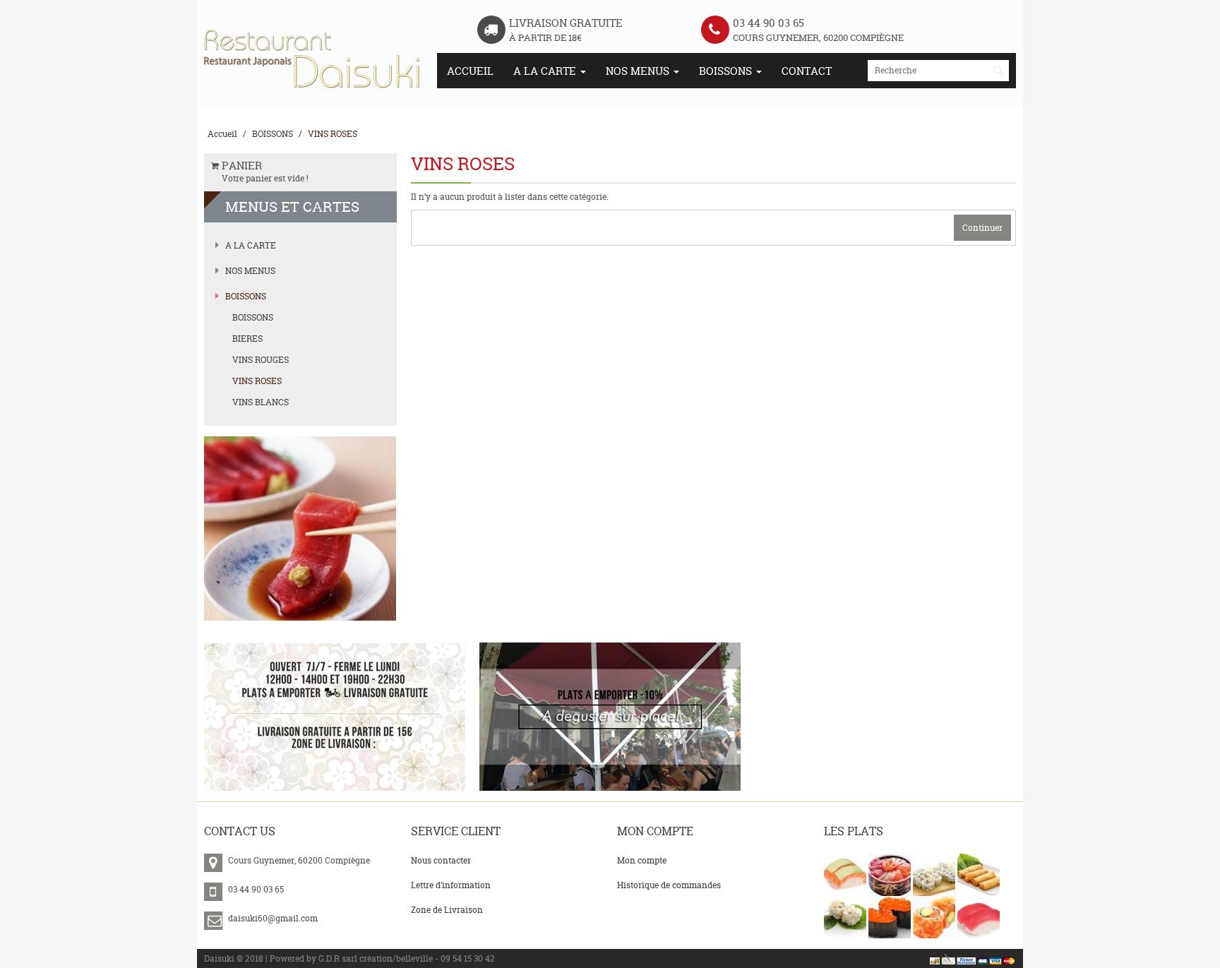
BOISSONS (727, 71)
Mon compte (641, 860)
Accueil (470, 71)
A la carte (546, 71)
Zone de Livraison (447, 910)
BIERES (247, 339)
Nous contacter (441, 860)
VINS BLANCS (260, 402)
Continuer (982, 228)
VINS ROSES (332, 134)
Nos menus (639, 71)
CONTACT (807, 71)
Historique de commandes (669, 885)
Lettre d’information (451, 885)
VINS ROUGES (260, 360)
